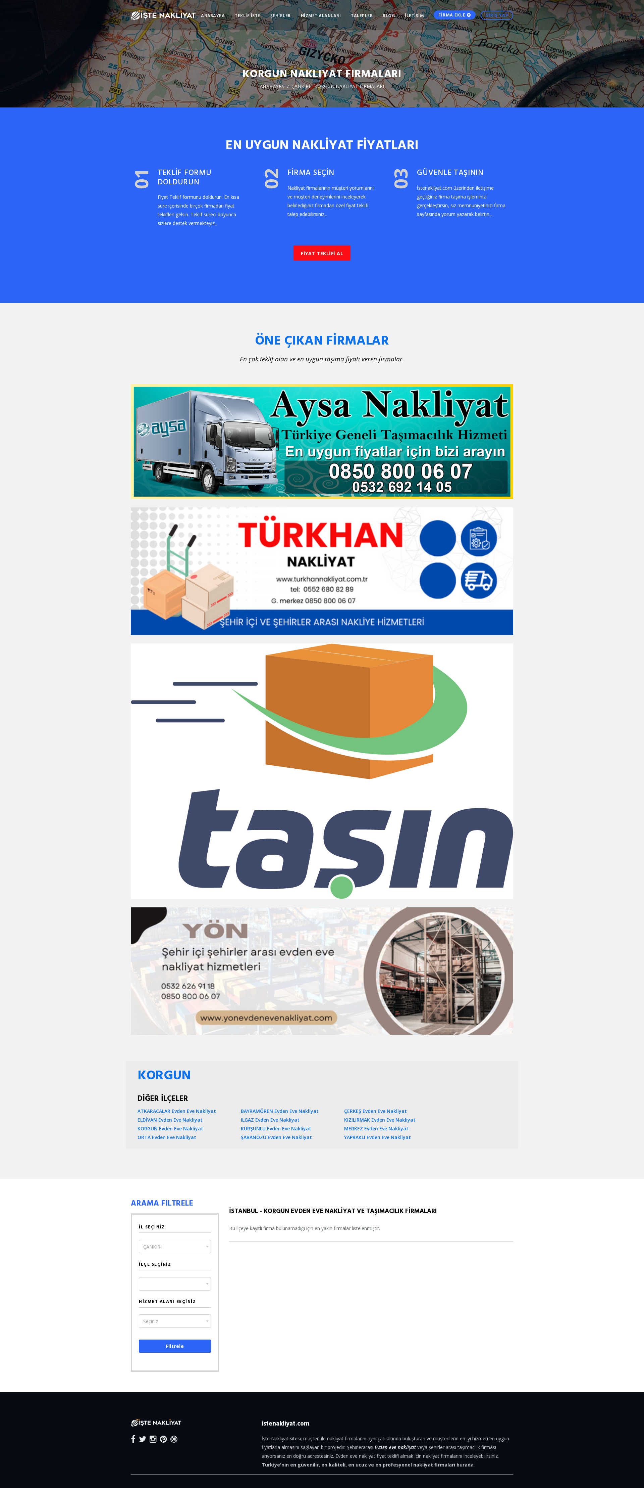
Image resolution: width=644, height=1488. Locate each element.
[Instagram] (153, 1438)
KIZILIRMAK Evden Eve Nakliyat (380, 1120)
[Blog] (173, 1438)
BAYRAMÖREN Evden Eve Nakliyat (280, 1111)
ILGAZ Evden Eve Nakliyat (270, 1120)
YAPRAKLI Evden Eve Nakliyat (377, 1137)
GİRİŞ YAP (496, 15)
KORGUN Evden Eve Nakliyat (170, 1128)
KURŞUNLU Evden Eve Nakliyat (276, 1128)
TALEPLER (362, 15)
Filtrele (175, 1346)
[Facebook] (133, 1438)
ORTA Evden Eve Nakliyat (167, 1137)
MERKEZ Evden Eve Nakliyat (376, 1128)
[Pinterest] (163, 1438)
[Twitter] (142, 1438)
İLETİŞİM (414, 15)
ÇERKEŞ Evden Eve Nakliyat (375, 1111)
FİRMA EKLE (452, 14)
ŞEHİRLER (280, 15)
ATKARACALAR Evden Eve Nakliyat (177, 1111)
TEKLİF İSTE (247, 15)
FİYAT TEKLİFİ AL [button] (322, 253)
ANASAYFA (213, 15)
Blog (389, 15)
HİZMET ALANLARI (321, 15)
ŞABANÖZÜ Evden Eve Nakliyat (276, 1137)
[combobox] (175, 1246)
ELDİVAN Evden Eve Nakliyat (170, 1120)
